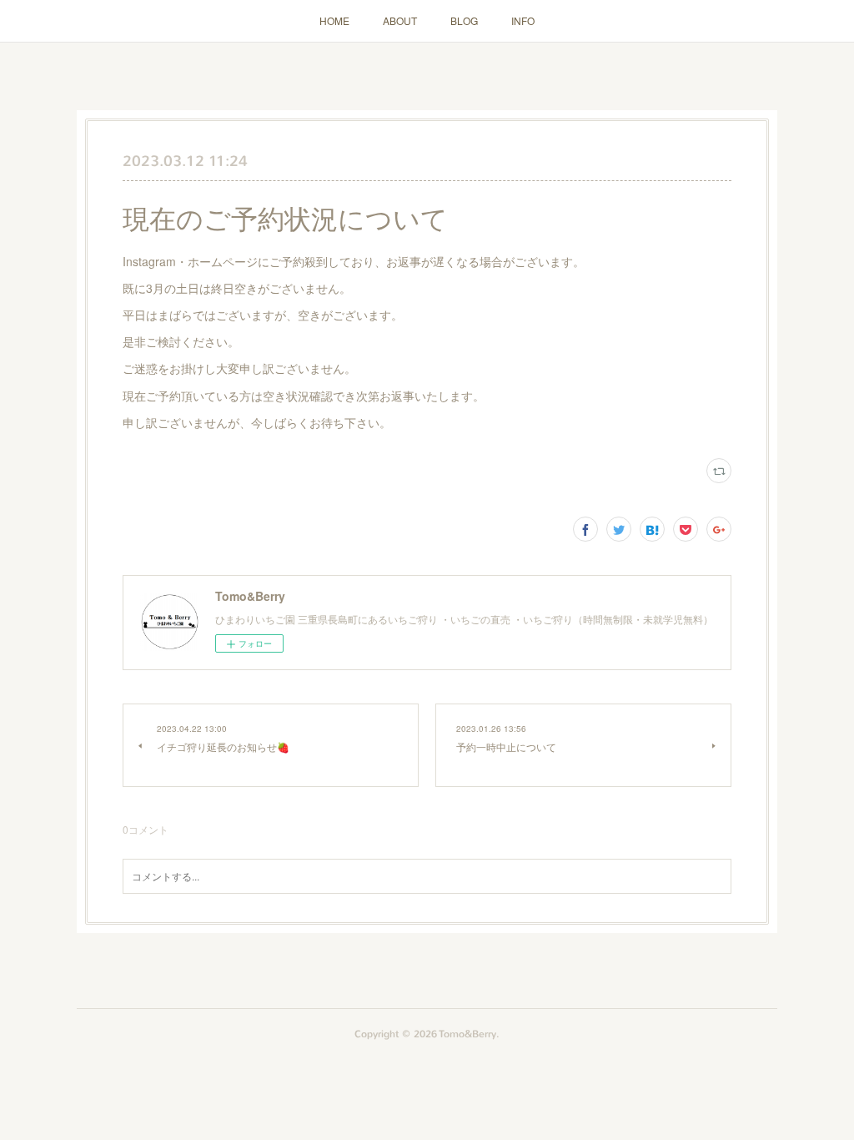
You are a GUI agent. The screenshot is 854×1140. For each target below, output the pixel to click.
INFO (523, 20)
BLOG (464, 20)
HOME (334, 20)
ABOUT (400, 20)
